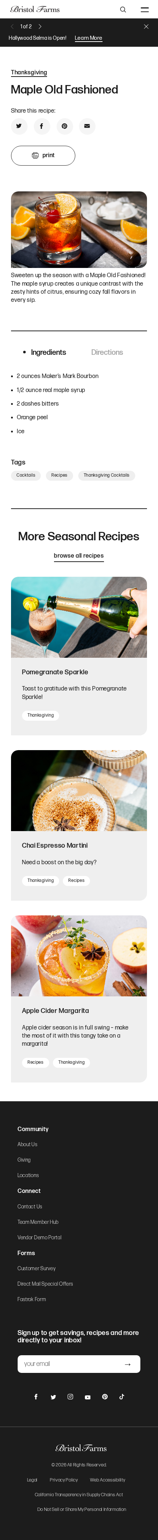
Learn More (89, 38)
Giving (24, 1160)
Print (49, 155)
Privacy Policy (64, 1480)
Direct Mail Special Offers (45, 1284)
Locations (28, 1176)
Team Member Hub (38, 1222)
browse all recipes (79, 555)
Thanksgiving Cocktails (107, 475)
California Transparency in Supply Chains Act (79, 1495)
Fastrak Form (32, 1300)
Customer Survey (37, 1269)
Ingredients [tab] (48, 352)
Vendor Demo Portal (40, 1238)
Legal (32, 1480)
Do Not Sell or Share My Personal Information (81, 1509)
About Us (27, 1145)
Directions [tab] (107, 352)
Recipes (59, 475)
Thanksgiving (29, 72)
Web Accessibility (107, 1480)
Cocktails (26, 475)
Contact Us (30, 1207)
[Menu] (145, 9)
